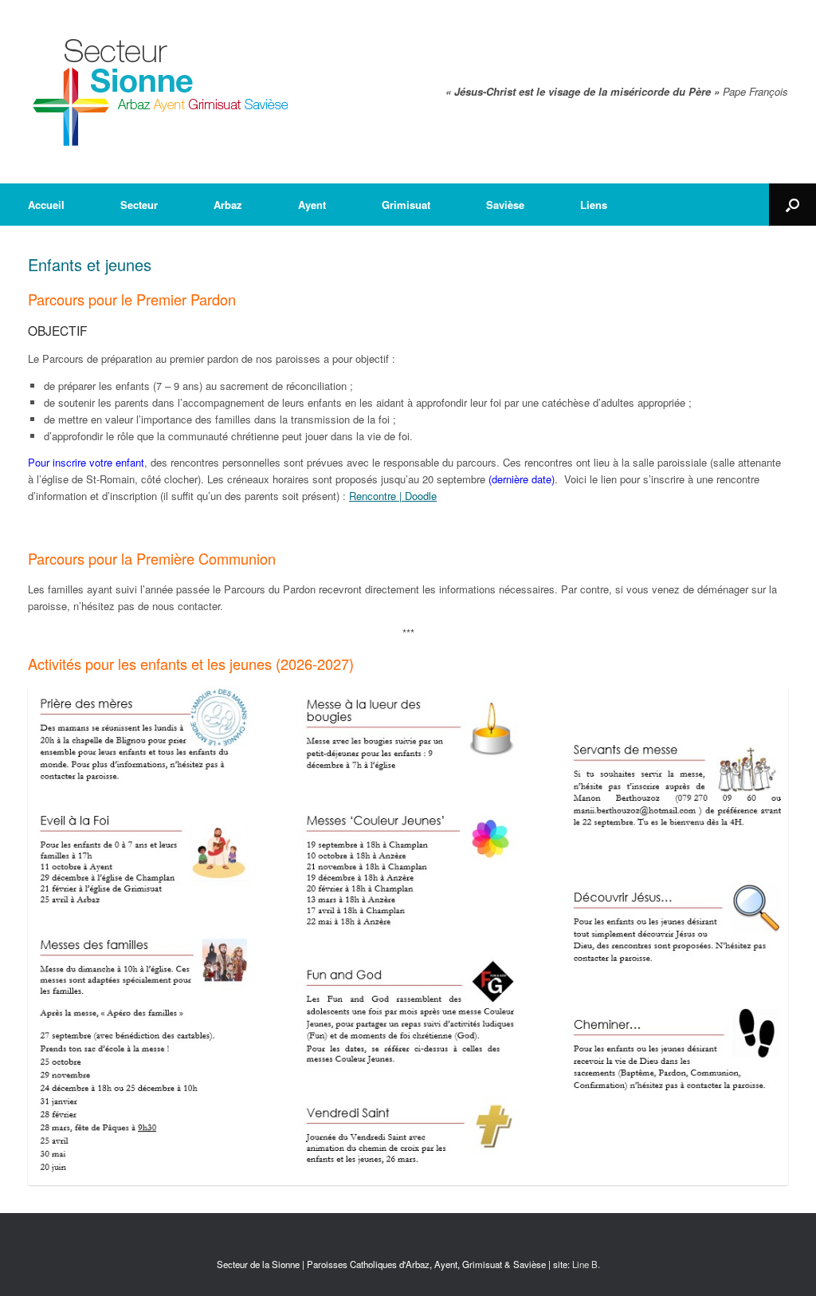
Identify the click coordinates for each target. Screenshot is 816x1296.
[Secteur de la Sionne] (161, 92)
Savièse (505, 204)
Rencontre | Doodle (393, 495)
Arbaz (228, 204)
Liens (593, 204)
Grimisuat (406, 204)
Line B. (586, 1264)
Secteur (139, 204)
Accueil (46, 204)
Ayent (312, 204)
